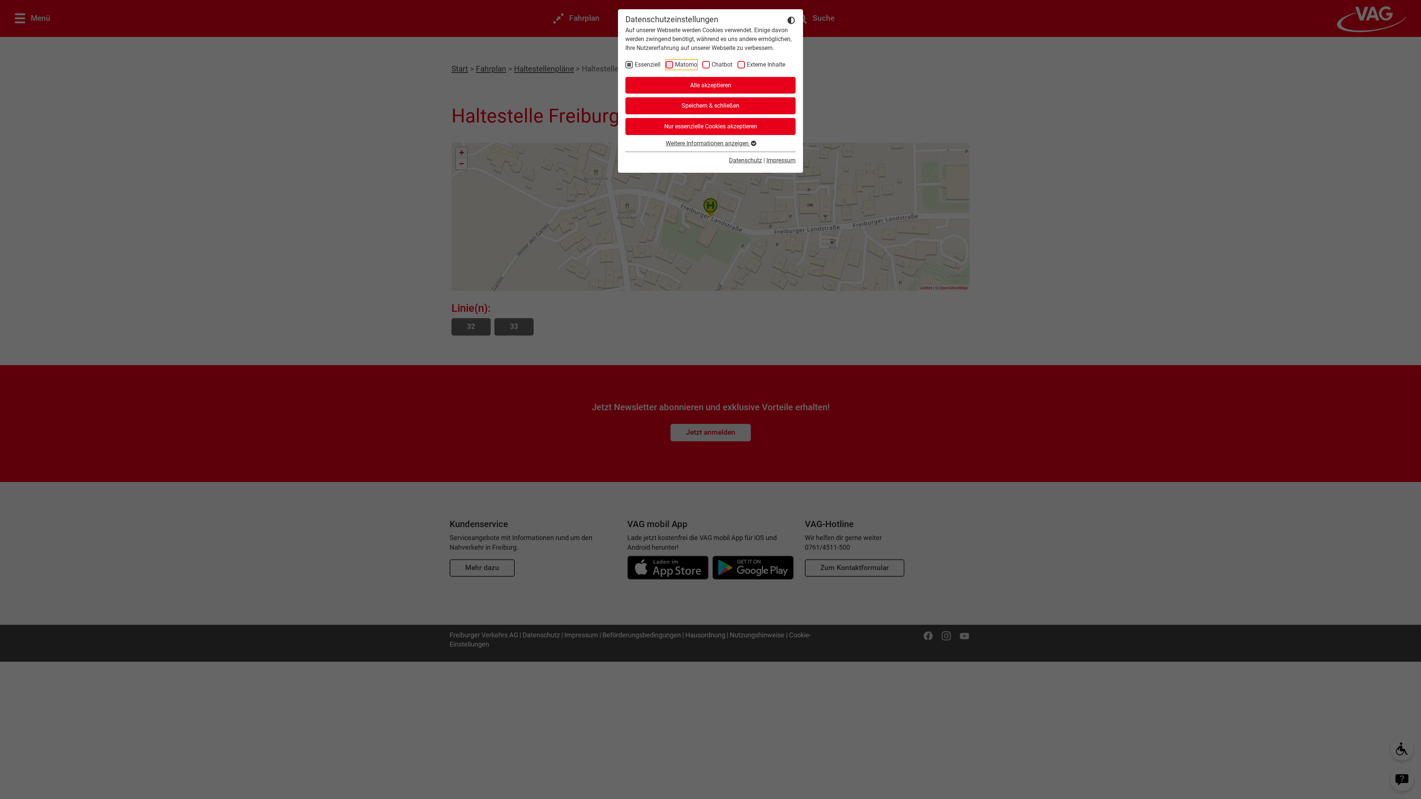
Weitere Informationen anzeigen (708, 143)
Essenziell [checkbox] (648, 64)
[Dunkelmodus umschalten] (791, 20)
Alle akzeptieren (710, 85)
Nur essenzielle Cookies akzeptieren (710, 126)
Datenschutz (745, 160)
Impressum (781, 160)
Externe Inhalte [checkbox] (766, 64)
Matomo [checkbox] (686, 64)
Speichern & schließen (710, 105)
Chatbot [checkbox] (722, 64)
